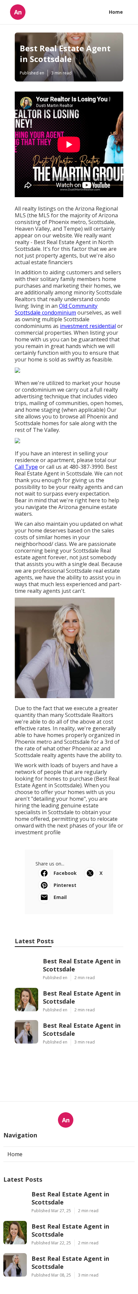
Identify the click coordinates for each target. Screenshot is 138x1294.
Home (116, 12)
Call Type (26, 466)
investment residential (88, 326)
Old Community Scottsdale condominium (56, 309)
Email (60, 897)
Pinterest (65, 885)
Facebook (65, 873)
